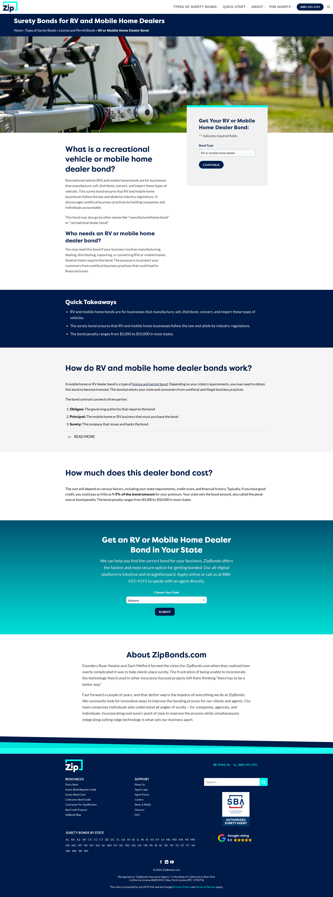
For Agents (280, 7)
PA (151, 845)
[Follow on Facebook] (161, 862)
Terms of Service (205, 887)
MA (181, 839)
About (257, 7)
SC (160, 845)
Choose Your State (166, 592)
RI (156, 845)
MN (192, 839)
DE (107, 839)
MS (68, 845)
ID (133, 839)
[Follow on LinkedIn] (166, 862)
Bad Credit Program (76, 809)
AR (84, 839)
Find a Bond (71, 784)
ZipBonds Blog (73, 814)
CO (96, 839)
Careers (139, 799)
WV (74, 851)
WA (68, 851)
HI (128, 839)
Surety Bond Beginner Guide (80, 789)
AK (73, 839)
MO (73, 845)
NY (115, 845)
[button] (328, 7)
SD (166, 845)
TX (177, 845)
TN (171, 845)
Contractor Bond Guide (78, 799)
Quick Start (234, 7)
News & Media (143, 804)
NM (109, 845)
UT (182, 845)
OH (133, 845)
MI (186, 839)
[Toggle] (69, 437)
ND (127, 845)
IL (138, 839)
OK (140, 845)
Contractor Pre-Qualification (81, 804)
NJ (103, 845)
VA (193, 845)
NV (92, 845)
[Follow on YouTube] (172, 862)
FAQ (137, 814)
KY (157, 839)
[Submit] (264, 782)
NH (98, 845)
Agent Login (141, 789)
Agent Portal (142, 794)
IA (147, 839)
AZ (78, 839)
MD (174, 839)
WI (80, 851)
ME (168, 839)
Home (18, 30)
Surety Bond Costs (75, 794)
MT (80, 845)
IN (142, 839)
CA (90, 839)
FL (118, 839)
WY (86, 851)
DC (113, 839)
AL (67, 840)
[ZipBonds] (10, 7)
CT (101, 839)
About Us (140, 784)
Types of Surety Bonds (195, 7)
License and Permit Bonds (77, 30)
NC (121, 845)
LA (162, 839)
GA (123, 839)
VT (187, 845)
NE (86, 845)
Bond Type (206, 145)
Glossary (140, 809)
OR (145, 845)
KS (152, 839)
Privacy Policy (181, 887)
